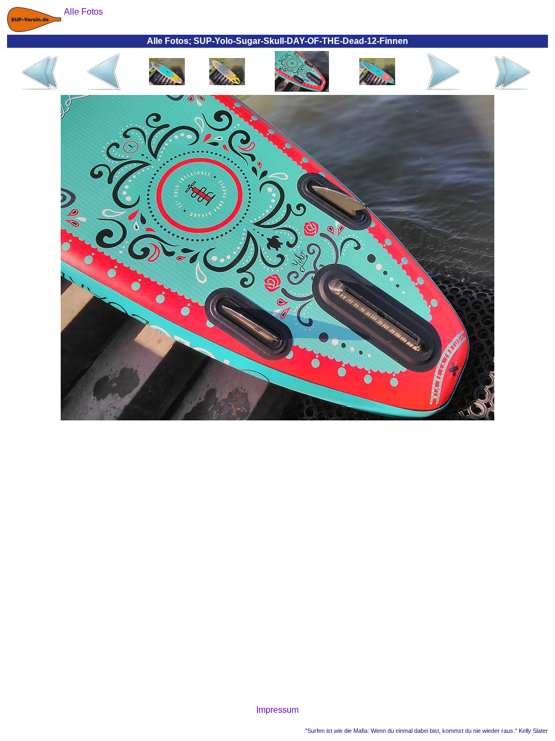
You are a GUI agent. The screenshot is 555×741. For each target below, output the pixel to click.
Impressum (277, 709)
